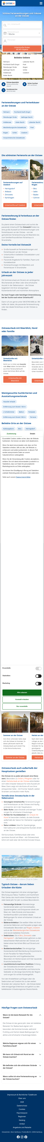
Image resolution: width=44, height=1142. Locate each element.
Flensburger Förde (10, 117)
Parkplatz (31, 412)
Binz (35, 188)
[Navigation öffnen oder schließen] (41, 3)
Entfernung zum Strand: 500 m (14, 417)
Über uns (22, 1098)
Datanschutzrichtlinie (23, 477)
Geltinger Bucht (26, 117)
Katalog (22, 1120)
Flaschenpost (22, 1113)
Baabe (35, 194)
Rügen (5, 133)
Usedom (24, 133)
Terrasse (33, 417)
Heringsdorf (10, 188)
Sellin (35, 191)
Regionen (22, 1116)
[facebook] (18, 1136)
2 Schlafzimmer (8, 412)
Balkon (21, 412)
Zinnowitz (9, 194)
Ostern (21, 778)
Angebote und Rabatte (22, 1127)
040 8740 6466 (11, 91)
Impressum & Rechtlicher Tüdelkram (22, 1095)
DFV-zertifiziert (32, 85)
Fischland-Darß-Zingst (22, 112)
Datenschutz (22, 1105)
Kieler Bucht (20, 122)
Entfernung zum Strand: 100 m (14, 407)
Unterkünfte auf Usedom (15, 205)
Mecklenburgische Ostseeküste (14, 127)
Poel (32, 127)
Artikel (22, 1124)
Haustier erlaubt (9, 402)
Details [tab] (32, 434)
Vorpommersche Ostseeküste (14, 138)
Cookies (22, 1109)
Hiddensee (7, 122)
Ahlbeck (8, 191)
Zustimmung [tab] (11, 434)
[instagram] (22, 1136)
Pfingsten (28, 778)
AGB (22, 1102)
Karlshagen (9, 197)
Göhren (36, 197)
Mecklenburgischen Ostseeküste (26, 930)
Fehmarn (6, 112)
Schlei (14, 133)
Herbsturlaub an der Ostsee (18, 781)
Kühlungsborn (8, 429)
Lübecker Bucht (34, 122)
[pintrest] (25, 1136)
